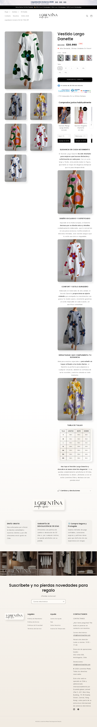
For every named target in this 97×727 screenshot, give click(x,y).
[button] (7, 12)
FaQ (51, 622)
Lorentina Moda (44, 721)
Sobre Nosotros (55, 625)
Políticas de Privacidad (35, 625)
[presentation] (91, 57)
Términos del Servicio (35, 628)
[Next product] (91, 125)
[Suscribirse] (63, 601)
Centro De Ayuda (55, 618)
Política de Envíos (33, 622)
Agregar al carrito (64, 140)
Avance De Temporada (57, 628)
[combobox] (64, 136)
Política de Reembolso (35, 618)
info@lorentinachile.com (81, 635)
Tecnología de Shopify (55, 721)
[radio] (61, 58)
